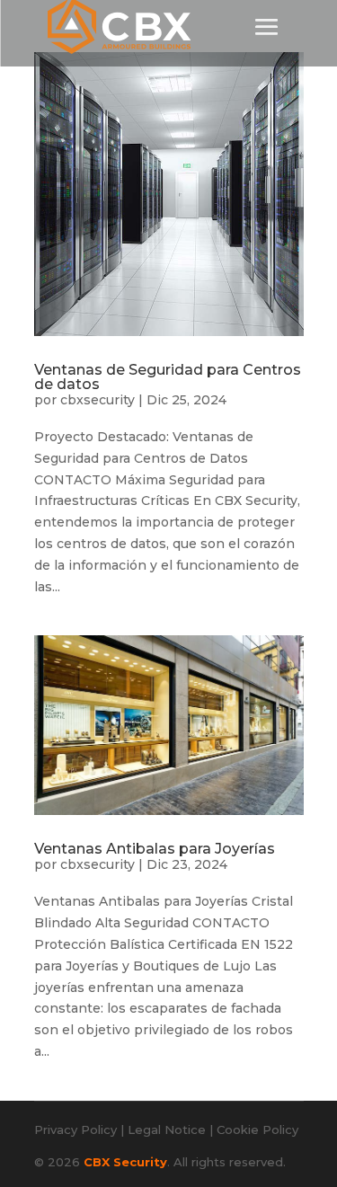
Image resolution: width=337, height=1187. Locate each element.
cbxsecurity (97, 400)
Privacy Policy (75, 1129)
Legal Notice (167, 1129)
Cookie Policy (257, 1129)
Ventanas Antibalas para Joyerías (154, 848)
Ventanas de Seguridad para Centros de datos (167, 377)
